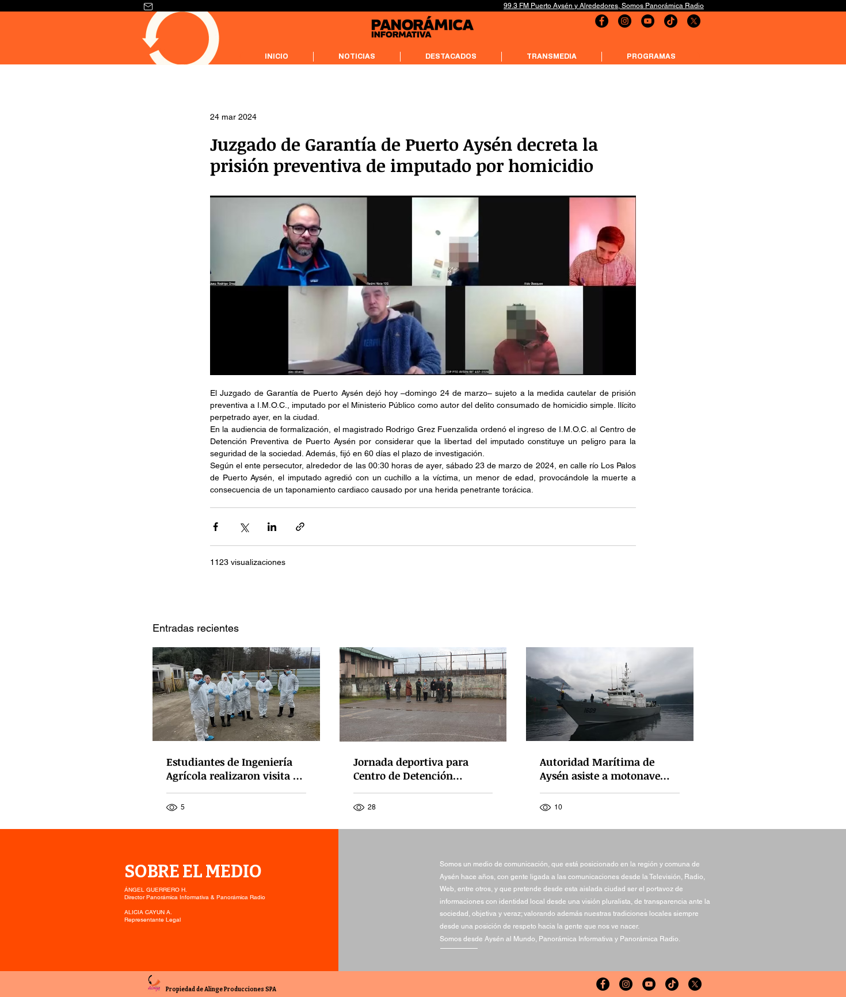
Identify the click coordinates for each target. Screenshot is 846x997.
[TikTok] (670, 21)
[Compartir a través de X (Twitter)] (243, 526)
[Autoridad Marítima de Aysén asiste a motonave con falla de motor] (609, 694)
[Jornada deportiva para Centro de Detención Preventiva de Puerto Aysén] (423, 694)
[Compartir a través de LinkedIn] (271, 526)
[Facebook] (601, 21)
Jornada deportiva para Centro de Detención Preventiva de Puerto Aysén (420, 768)
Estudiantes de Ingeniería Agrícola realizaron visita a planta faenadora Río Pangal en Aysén (232, 768)
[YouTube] (647, 21)
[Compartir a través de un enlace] (300, 526)
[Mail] (148, 6)
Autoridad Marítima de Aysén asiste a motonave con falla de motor (600, 768)
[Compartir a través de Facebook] (215, 526)
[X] (693, 21)
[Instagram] (624, 21)
